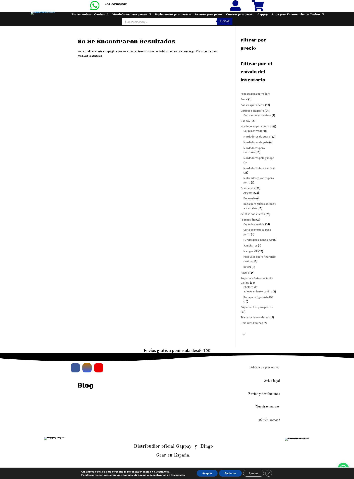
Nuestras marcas (268, 406)
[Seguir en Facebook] (75, 367)
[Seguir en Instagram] (87, 367)
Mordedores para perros (129, 14)
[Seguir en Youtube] (98, 367)
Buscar (225, 21)
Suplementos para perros (173, 14)
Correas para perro (239, 14)
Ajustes (253, 473)
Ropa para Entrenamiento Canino (296, 14)
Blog (85, 385)
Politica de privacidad (264, 367)
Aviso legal (272, 381)
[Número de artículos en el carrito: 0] (244, 334)
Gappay (262, 14)
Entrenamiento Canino (88, 14)
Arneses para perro (208, 14)
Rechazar (230, 473)
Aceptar (207, 473)
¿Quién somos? (269, 420)
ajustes (180, 474)
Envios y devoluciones (264, 394)
